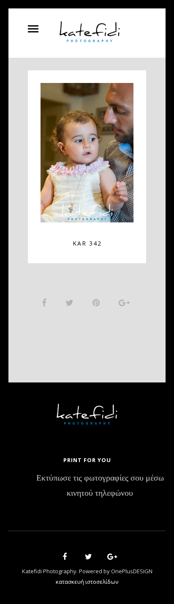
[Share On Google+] (126, 302)
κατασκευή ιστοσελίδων (87, 581)
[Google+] (109, 558)
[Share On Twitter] (71, 302)
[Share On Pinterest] (98, 302)
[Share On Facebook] (45, 302)
